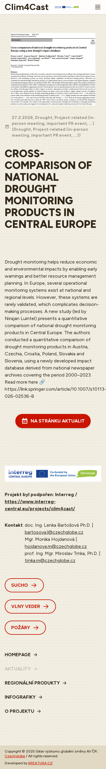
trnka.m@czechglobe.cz (50, 560)
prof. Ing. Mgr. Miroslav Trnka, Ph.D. (61, 553)
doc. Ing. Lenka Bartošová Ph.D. (58, 525)
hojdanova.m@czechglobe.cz (56, 546)
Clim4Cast (27, 7)
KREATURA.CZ (40, 763)
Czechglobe (15, 756)
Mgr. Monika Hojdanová (49, 539)
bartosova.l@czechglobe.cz (54, 532)
